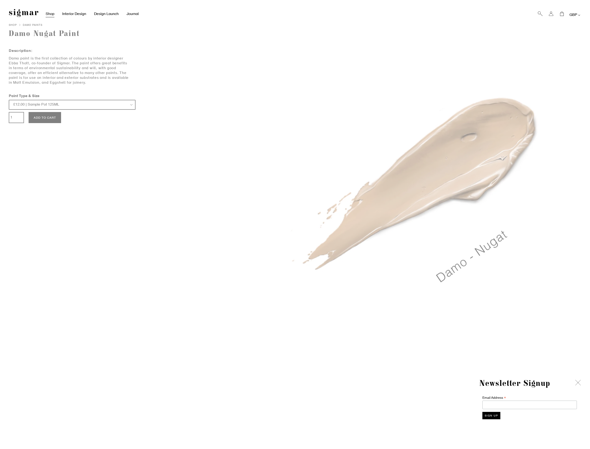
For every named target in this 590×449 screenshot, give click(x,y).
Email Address (494, 398)
